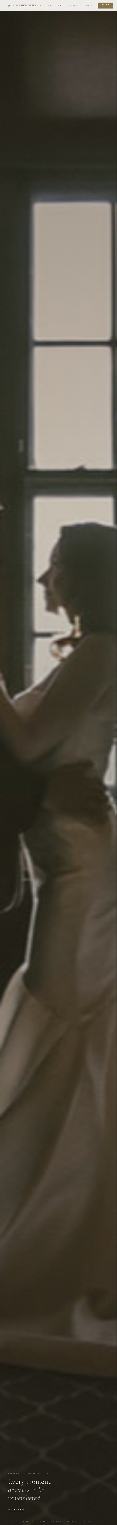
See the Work (16, 1509)
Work (40, 6)
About (59, 6)
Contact (87, 6)
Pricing (72, 6)
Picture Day (105, 5)
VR (49, 6)
